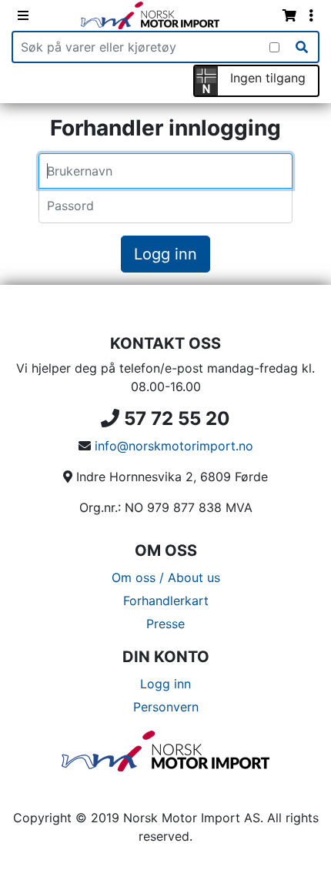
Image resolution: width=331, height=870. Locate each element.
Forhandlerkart (166, 600)
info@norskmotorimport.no (174, 445)
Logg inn (165, 254)
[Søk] (301, 47)
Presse (165, 623)
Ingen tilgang (268, 77)
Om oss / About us (166, 577)
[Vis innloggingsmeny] (311, 15)
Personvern (166, 706)
